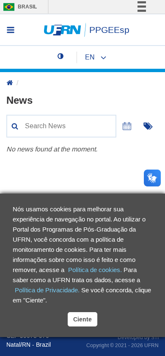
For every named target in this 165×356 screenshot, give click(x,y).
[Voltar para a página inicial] (9, 83)
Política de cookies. (95, 269)
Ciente (82, 319)
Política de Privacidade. (47, 290)
